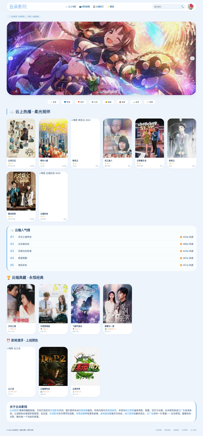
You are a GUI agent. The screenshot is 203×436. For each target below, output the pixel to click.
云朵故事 (159, 430)
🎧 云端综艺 (98, 6)
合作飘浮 (185, 430)
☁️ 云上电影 (70, 6)
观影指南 (167, 430)
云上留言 (193, 430)
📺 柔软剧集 (84, 6)
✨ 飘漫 (110, 6)
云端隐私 (176, 430)
